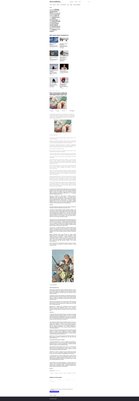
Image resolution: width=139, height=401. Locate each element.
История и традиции (76, 4)
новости (51, 18)
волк (55, 10)
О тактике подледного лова (54, 57)
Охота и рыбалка (55, 1)
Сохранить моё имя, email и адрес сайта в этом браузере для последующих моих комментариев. (61, 389)
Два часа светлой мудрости (53, 44)
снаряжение (54, 29)
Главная (54, 395)
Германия (51, 9)
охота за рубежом (53, 22)
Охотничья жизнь (63, 4)
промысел (53, 28)
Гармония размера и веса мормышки (63, 84)
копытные (57, 15)
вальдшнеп (52, 10)
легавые (51, 16)
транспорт (54, 30)
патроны (54, 26)
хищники (52, 31)
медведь (55, 16)
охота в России (56, 21)
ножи (56, 19)
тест (51, 30)
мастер (53, 16)
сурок (50, 30)
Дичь (68, 4)
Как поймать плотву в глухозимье (63, 44)
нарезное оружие (56, 17)
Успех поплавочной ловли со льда (63, 57)
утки (56, 30)
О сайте (51, 395)
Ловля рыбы (52, 107)
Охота (51, 4)
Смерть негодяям (63, 70)
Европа (53, 9)
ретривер (56, 28)
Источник (51, 368)
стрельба (58, 29)
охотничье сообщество (54, 24)
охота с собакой (55, 23)
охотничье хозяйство (54, 25)
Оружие (58, 4)
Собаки (71, 4)
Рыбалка (54, 4)
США (50, 10)
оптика (51, 21)
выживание (57, 10)
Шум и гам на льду (53, 83)
